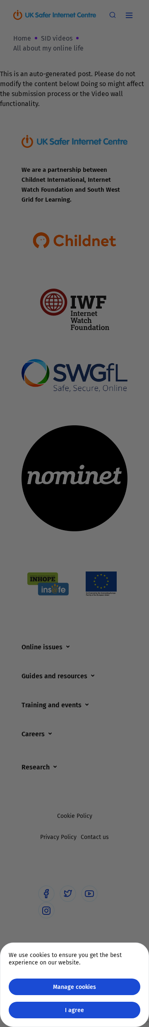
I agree (74, 1009)
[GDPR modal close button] (132, 17)
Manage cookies (74, 986)
